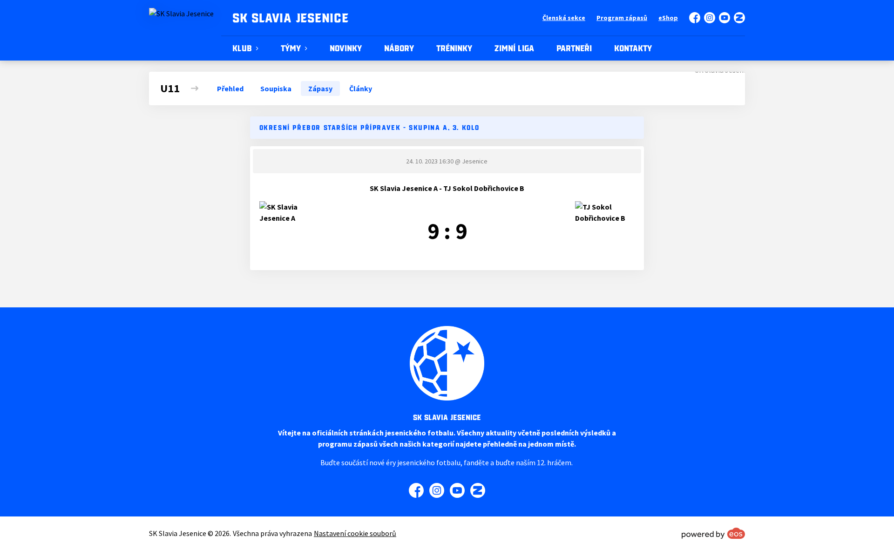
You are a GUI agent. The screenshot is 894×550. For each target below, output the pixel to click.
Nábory (399, 48)
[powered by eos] (713, 533)
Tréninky (454, 48)
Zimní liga (514, 48)
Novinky (346, 48)
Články (360, 88)
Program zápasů (621, 18)
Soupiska (275, 88)
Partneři (574, 48)
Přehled (230, 88)
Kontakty (633, 48)
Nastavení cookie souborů (355, 533)
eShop (668, 18)
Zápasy (320, 88)
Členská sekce (563, 18)
